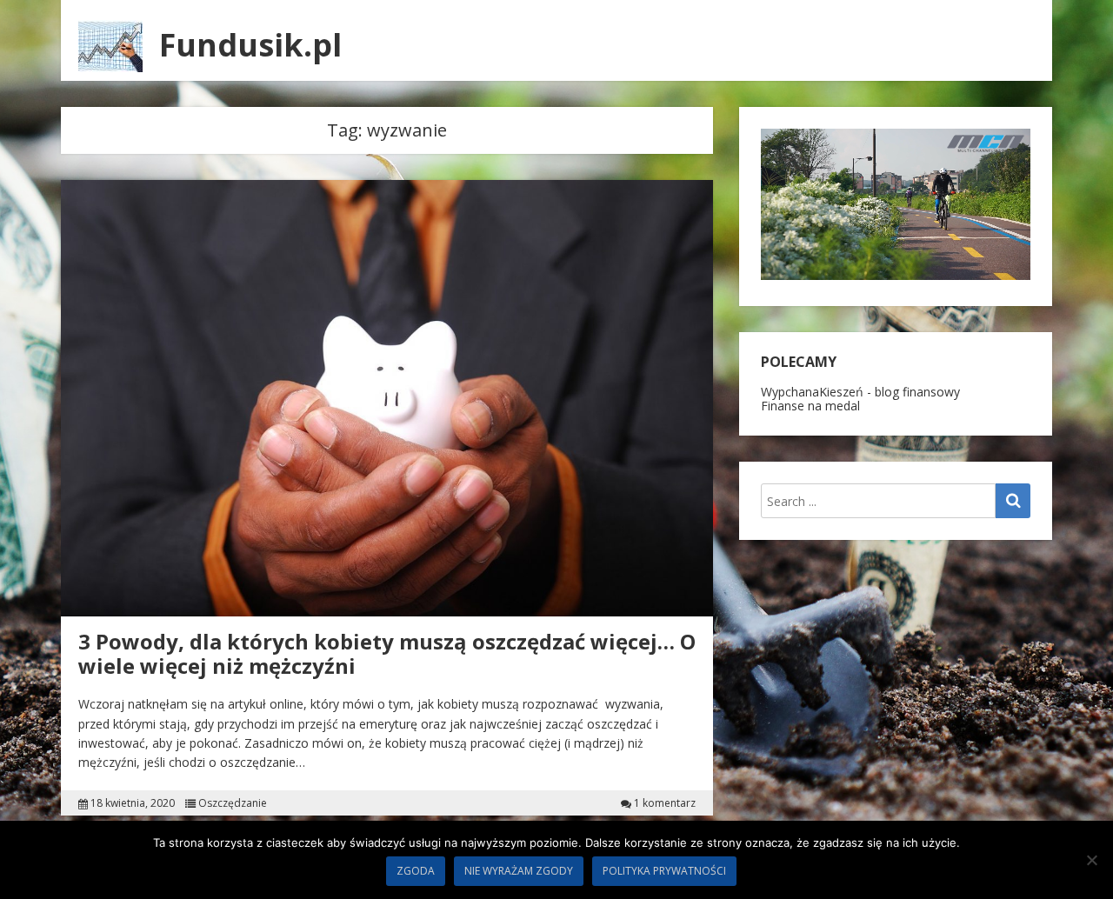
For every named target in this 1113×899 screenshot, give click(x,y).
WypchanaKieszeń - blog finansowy (860, 391)
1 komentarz (665, 803)
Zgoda (416, 870)
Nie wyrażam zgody (518, 870)
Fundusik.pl (250, 44)
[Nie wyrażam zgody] (1091, 860)
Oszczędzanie (232, 803)
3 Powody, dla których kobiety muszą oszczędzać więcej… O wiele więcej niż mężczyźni (387, 654)
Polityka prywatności (664, 870)
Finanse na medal (810, 405)
